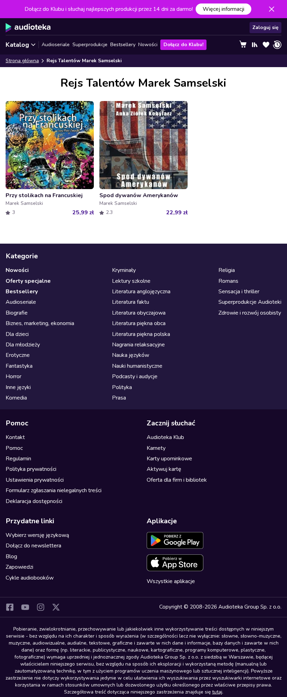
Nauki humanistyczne (137, 366)
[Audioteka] (28, 27)
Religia (226, 270)
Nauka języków (130, 355)
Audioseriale (56, 44)
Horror (13, 376)
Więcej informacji (223, 9)
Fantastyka (19, 366)
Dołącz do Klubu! (183, 44)
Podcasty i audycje (135, 376)
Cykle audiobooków (30, 578)
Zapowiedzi (19, 567)
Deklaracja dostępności (34, 501)
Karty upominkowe (169, 458)
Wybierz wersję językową (37, 535)
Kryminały (124, 270)
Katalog (17, 45)
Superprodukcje (89, 44)
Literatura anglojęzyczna (141, 291)
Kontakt (15, 437)
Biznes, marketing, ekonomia (40, 323)
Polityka (122, 387)
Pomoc (14, 448)
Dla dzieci (17, 334)
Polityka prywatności (31, 469)
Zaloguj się (265, 27)
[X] (56, 607)
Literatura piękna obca (139, 323)
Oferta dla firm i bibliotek (177, 480)
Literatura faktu (130, 302)
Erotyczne (18, 355)
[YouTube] (25, 607)
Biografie (17, 313)
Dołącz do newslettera (33, 545)
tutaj (217, 692)
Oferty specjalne (28, 281)
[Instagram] (40, 607)
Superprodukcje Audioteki (249, 302)
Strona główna (22, 60)
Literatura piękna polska (141, 334)
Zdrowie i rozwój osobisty (249, 313)
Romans (228, 281)
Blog (11, 556)
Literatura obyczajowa (139, 313)
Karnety (156, 448)
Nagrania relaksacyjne (138, 344)
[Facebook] (10, 607)
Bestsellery (122, 44)
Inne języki (18, 387)
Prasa (119, 398)
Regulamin (18, 458)
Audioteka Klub (165, 437)
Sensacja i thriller (238, 291)
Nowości (148, 44)
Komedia (16, 398)
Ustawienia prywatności (35, 480)
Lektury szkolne (131, 281)
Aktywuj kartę (164, 469)
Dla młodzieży (23, 344)
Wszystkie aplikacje (171, 581)
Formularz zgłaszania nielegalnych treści (54, 490)
